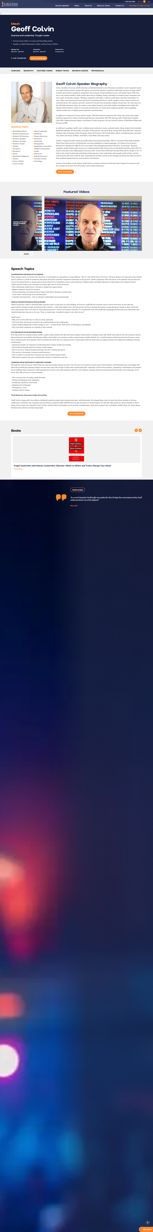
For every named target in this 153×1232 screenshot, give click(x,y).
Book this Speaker (38, 58)
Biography (29, 70)
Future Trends (18, 164)
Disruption (16, 149)
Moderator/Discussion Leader (42, 150)
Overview (15, 70)
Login (148, 1)
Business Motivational (21, 134)
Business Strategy (19, 141)
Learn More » (18, 469)
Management (39, 144)
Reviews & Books (80, 70)
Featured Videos (44, 70)
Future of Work (18, 161)
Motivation (38, 154)
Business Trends (19, 144)
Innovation (38, 139)
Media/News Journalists (42, 146)
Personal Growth (40, 159)
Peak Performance (40, 156)
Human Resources (40, 136)
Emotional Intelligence (21, 156)
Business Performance (21, 136)
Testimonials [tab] (77, 490)
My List (141, 1)
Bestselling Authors (20, 131)
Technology (38, 161)
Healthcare (38, 134)
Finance (15, 159)
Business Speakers (19, 139)
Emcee (15, 154)
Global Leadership (40, 131)
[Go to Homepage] (10, 3)
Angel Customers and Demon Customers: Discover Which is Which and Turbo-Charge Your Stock (62, 465)
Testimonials (97, 70)
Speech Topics (62, 70)
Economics (16, 151)
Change (15, 146)
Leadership (38, 141)
